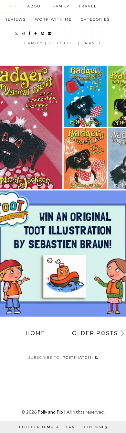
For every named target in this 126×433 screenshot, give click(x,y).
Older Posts (95, 333)
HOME (11, 6)
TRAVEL (88, 6)
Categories (95, 19)
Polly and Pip (50, 412)
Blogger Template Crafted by (63, 427)
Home (35, 333)
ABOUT (35, 6)
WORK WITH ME (53, 19)
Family (61, 6)
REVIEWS (15, 19)
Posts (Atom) (79, 357)
